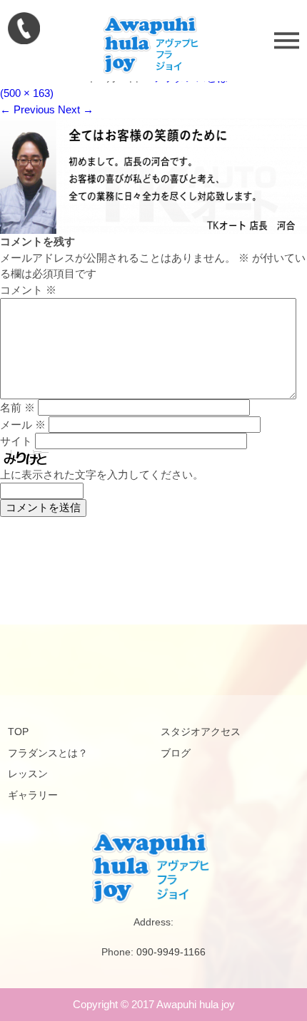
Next (76, 109)
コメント (28, 290)
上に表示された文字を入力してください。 (101, 474)
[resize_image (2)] (153, 230)
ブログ (176, 753)
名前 (17, 407)
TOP (18, 731)
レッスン (28, 773)
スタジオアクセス (201, 731)
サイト (16, 441)
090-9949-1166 (171, 952)
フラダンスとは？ (48, 753)
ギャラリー (33, 795)
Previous (27, 109)
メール (23, 425)
